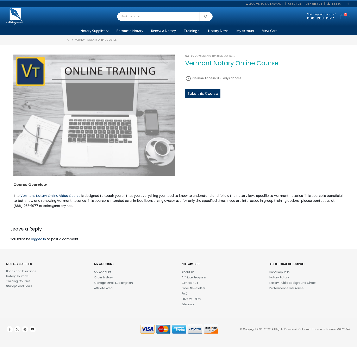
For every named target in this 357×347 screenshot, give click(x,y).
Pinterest (25, 329)
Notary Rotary (279, 277)
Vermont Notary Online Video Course (50, 195)
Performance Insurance (286, 288)
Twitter (17, 329)
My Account (245, 31)
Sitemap (188, 304)
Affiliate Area (103, 288)
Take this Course (203, 93)
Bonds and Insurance (21, 271)
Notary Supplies (92, 31)
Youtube (33, 329)
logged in (38, 239)
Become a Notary (129, 31)
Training (190, 31)
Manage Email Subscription (113, 283)
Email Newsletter (193, 288)
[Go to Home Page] (68, 40)
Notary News (218, 31)
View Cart (269, 31)
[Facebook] (348, 4)
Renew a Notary (163, 31)
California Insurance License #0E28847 (324, 329)
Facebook (10, 329)
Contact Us (314, 4)
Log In (336, 4)
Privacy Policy (191, 299)
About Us (294, 4)
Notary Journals (17, 276)
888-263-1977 (320, 18)
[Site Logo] (14, 16)
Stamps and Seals (19, 286)
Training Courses (18, 281)
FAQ (184, 293)
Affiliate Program (194, 277)
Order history (103, 277)
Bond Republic (279, 272)
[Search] (206, 16)
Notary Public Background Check (292, 283)
